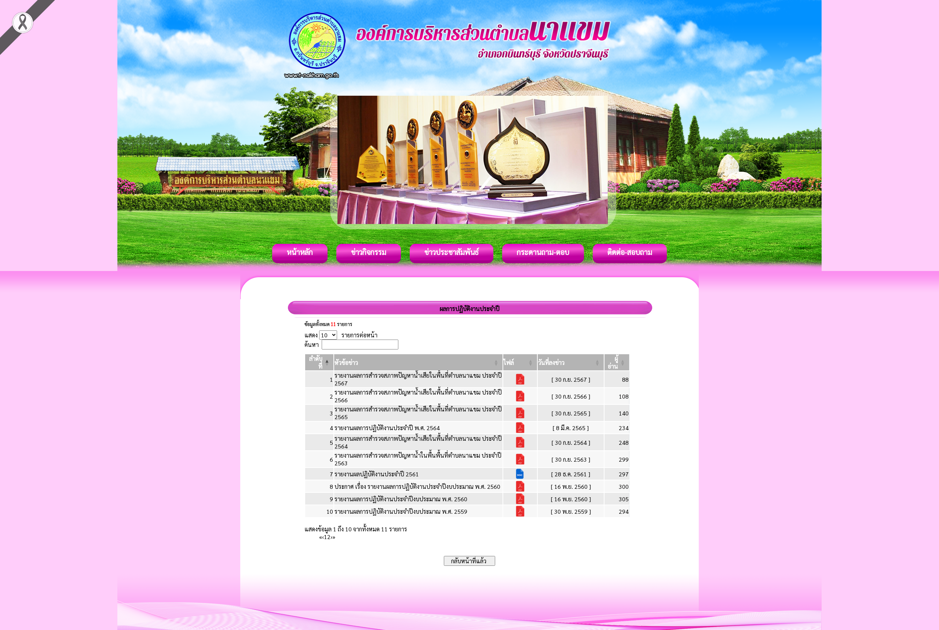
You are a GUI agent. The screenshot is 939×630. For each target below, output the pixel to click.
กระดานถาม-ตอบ (543, 252)
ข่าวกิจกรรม (368, 252)
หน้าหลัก (300, 252)
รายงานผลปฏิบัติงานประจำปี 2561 (377, 474)
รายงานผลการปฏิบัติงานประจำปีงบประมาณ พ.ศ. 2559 (401, 511)
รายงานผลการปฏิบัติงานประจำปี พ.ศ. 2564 (387, 428)
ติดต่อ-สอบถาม (629, 252)
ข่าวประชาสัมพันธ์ (451, 252)
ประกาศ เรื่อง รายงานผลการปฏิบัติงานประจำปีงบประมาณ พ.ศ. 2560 (417, 486)
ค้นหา (311, 344)
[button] (346, 362)
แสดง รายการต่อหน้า (340, 335)
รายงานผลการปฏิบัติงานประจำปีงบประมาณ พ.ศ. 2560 (401, 499)
